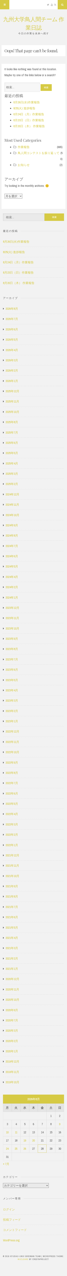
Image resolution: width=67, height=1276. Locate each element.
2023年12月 (12, 608)
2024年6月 (12, 556)
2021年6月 (12, 917)
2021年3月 (12, 948)
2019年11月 (12, 1072)
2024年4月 (12, 577)
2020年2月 (12, 1041)
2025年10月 (12, 412)
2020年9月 (12, 1010)
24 (7, 1149)
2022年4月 (12, 814)
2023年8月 (12, 649)
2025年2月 (12, 484)
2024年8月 (12, 535)
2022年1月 (12, 845)
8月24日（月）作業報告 (28, 114)
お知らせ (24, 165)
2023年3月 (12, 700)
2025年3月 (12, 474)
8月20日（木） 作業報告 (29, 126)
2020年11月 (12, 989)
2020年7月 (12, 1020)
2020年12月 (12, 979)
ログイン (9, 1209)
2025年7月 (12, 432)
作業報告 (24, 147)
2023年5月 (12, 680)
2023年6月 (12, 670)
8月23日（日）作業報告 (28, 120)
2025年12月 (12, 391)
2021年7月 (12, 907)
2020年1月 (12, 1051)
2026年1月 (12, 381)
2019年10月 (12, 1082)
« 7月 (6, 1164)
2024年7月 (12, 546)
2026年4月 (12, 350)
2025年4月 (12, 463)
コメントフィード (15, 1230)
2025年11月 (12, 401)
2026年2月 (12, 370)
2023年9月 (12, 639)
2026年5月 (12, 339)
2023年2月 (12, 711)
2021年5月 (12, 927)
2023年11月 (12, 618)
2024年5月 (12, 566)
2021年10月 (12, 876)
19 (24, 1140)
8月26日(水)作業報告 (26, 102)
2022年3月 (12, 824)
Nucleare (23, 1259)
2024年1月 (12, 597)
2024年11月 (12, 505)
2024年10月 (12, 515)
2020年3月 (12, 1030)
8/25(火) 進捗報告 (24, 108)
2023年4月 (12, 690)
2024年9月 (12, 525)
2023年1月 (12, 721)
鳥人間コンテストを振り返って (38, 153)
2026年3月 (12, 360)
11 (16, 1132)
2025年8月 (12, 422)
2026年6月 (12, 329)
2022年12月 (12, 731)
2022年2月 (12, 835)
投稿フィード (12, 1220)
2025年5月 (12, 453)
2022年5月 (12, 804)
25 (16, 1149)
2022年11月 (12, 742)
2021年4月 (12, 938)
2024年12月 (12, 494)
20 (33, 1140)
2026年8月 (12, 309)
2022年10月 (12, 752)
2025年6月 (12, 443)
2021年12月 (12, 855)
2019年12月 (12, 1061)
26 (24, 1149)
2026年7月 (12, 319)
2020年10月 (12, 1000)
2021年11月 (12, 865)
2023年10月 (12, 628)
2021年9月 (12, 886)
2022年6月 (12, 793)
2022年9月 (12, 762)
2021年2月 (12, 958)
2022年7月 (12, 783)
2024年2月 (12, 587)
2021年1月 (12, 969)
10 (7, 1132)
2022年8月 (12, 773)
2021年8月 (12, 896)
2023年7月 (12, 659)
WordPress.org (11, 1240)
